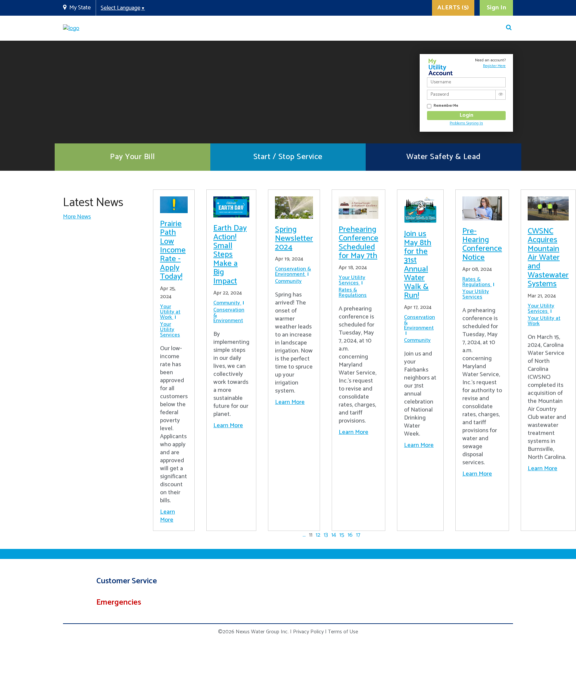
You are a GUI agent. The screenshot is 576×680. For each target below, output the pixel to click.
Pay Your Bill (132, 156)
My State (80, 8)
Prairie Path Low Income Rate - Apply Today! (173, 250)
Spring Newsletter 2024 (294, 238)
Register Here (494, 66)
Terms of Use (343, 632)
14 (333, 535)
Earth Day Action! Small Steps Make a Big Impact (230, 254)
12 (318, 535)
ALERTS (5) (453, 8)
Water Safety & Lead (443, 156)
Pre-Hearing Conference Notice (482, 244)
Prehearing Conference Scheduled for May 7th (358, 242)
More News (77, 217)
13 (326, 535)
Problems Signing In (466, 123)
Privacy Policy (308, 632)
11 (310, 535)
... (304, 535)
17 (358, 535)
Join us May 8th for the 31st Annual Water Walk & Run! (417, 264)
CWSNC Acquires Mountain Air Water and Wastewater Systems (548, 257)
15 (341, 535)
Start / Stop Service (288, 156)
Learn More (167, 516)
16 (350, 535)
